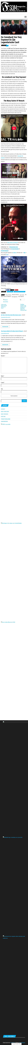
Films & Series (8, 295)
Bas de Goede (14, 45)
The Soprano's (14, 296)
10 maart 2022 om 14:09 (5, 333)
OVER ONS (3, 416)
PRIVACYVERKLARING (5, 419)
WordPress (12, 1042)
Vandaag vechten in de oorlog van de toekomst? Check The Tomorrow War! (23, 307)
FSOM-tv (14, 252)
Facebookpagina (4, 250)
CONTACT (3, 409)
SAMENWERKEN (4, 421)
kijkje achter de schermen (12, 242)
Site (2, 389)
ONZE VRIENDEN (4, 414)
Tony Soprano (21, 296)
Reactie (3, 355)
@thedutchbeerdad (13, 247)
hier (25, 252)
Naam (2, 376)
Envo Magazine (22, 1042)
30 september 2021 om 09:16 (5, 317)
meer (7, 254)
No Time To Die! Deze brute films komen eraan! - (11, 315)
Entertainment (10, 291)
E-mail (2, 382)
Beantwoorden (5, 326)
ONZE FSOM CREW (5, 411)
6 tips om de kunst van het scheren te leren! (4, 306)
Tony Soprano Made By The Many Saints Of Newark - (12, 331)
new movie (22, 295)
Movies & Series (15, 294)
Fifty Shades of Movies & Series (19, 291)
